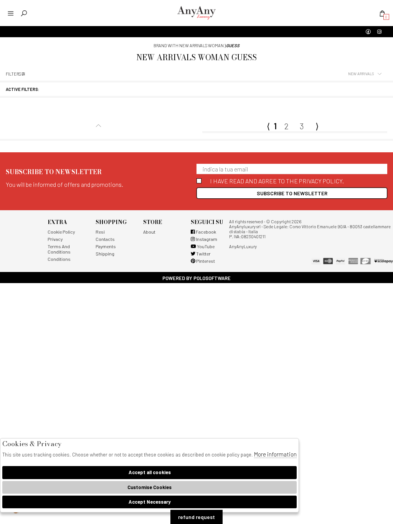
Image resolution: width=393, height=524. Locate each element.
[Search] (24, 13)
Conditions (59, 259)
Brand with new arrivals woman (189, 45)
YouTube (205, 246)
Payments (106, 246)
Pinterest (205, 261)
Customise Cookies (149, 487)
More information (275, 454)
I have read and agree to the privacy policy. (277, 181)
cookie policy (61, 231)
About (149, 231)
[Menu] (10, 13)
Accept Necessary (149, 502)
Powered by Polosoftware (196, 278)
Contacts (105, 239)
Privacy (55, 239)
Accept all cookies (150, 472)
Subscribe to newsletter (292, 193)
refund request (196, 517)
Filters (13, 73)
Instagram (206, 239)
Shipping (105, 253)
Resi (100, 231)
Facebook (205, 231)
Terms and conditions (59, 249)
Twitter (203, 253)
